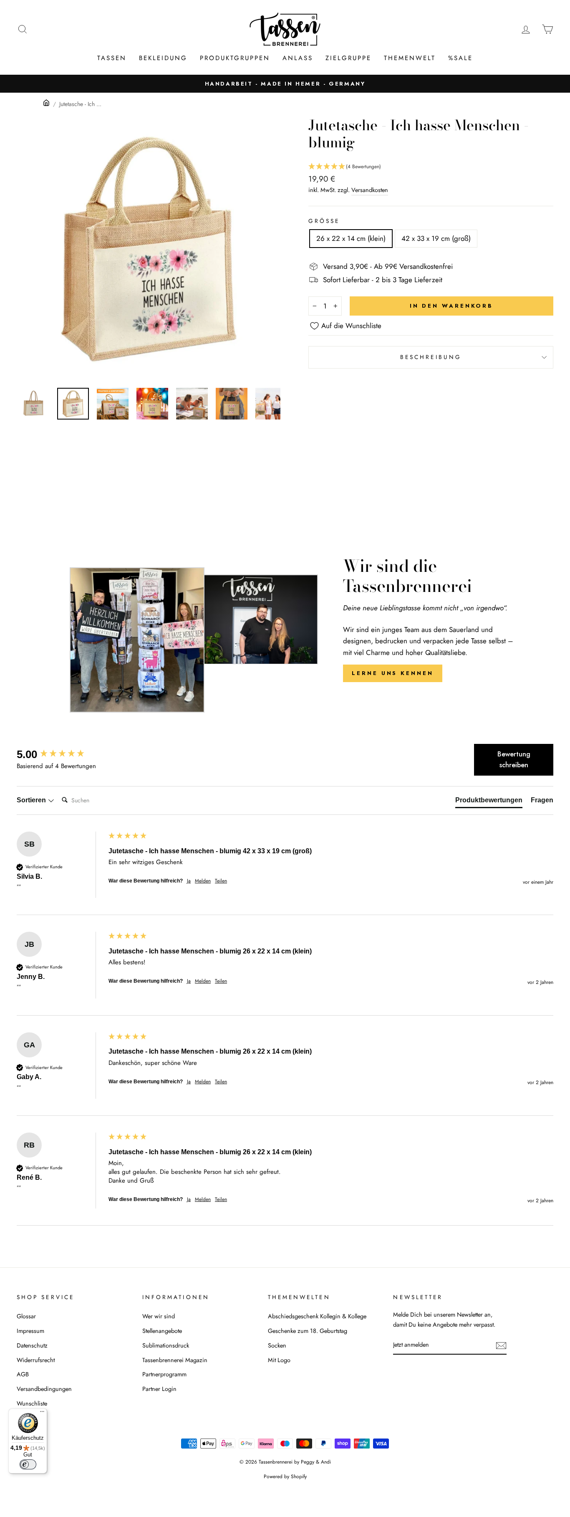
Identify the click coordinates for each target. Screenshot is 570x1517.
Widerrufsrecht (36, 1360)
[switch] (28, 1464)
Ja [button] (189, 881)
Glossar (26, 1316)
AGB (23, 1374)
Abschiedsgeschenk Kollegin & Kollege (317, 1316)
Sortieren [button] (32, 800)
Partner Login (159, 1389)
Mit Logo (279, 1360)
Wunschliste (32, 1403)
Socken (277, 1345)
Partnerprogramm (164, 1374)
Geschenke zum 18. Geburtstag (307, 1331)
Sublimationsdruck (165, 1345)
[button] (430, 166)
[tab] (488, 802)
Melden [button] (203, 881)
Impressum (30, 1331)
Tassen (111, 58)
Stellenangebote (162, 1331)
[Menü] (42, 1413)
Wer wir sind (158, 1316)
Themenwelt (410, 58)
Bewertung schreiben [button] (513, 759)
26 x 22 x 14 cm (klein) (351, 238)
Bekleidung (163, 58)
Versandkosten (369, 190)
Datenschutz (32, 1345)
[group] (60, 754)
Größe (324, 221)
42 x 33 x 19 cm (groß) (436, 238)
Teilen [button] (221, 881)
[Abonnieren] (501, 1345)
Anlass (297, 58)
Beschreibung (431, 357)
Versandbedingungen (44, 1389)
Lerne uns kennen (392, 673)
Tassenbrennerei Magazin (174, 1360)
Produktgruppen (235, 58)
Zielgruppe (348, 58)
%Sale (460, 58)
